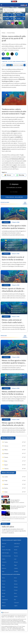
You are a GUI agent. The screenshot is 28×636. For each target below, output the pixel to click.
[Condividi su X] (12, 55)
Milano (15, 581)
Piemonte (4, 543)
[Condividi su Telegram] (16, 55)
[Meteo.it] (23, 4)
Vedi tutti (25, 203)
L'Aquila (15, 596)
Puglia (15, 565)
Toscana (16, 556)
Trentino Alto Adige (6, 549)
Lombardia (16, 546)
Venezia (15, 584)
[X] (16, 23)
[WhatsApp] (20, 23)
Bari (15, 599)
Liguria (3, 546)
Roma (15, 593)
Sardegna (16, 571)
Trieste (3, 587)
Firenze (15, 590)
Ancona (3, 590)
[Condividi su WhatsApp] (7, 55)
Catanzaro (16, 602)
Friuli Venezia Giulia (6, 556)
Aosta (15, 577)
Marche (15, 552)
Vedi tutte (25, 336)
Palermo (4, 605)
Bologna (16, 587)
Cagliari (15, 605)
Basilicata (4, 568)
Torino (3, 577)
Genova (3, 581)
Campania (4, 562)
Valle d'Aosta (17, 543)
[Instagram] (12, 23)
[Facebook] (8, 23)
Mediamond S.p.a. (13, 626)
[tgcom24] (14, 1)
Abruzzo (16, 562)
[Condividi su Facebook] (3, 55)
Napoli (3, 596)
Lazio (15, 559)
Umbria (3, 559)
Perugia (3, 593)
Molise (3, 565)
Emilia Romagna (5, 552)
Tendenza (6, 58)
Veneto (15, 549)
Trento (3, 584)
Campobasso (5, 599)
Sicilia (3, 571)
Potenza (4, 602)
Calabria (16, 568)
